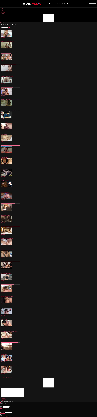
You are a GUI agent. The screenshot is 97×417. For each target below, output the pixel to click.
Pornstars (57, 3)
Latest (47, 3)
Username (1, 406)
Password (1, 407)
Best (53, 3)
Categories (61, 3)
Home (42, 3)
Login (15, 416)
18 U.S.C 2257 (4, 399)
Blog (2, 400)
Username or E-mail (2, 412)
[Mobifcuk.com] (32, 6)
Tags (44, 3)
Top (50, 3)
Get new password (2, 413)
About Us (3, 398)
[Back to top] (0, 402)
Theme (66, 3)
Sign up (7, 416)
